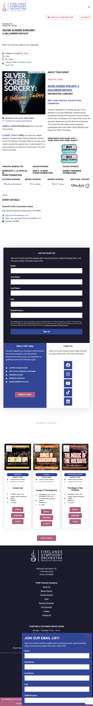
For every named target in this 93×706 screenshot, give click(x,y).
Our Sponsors (46, 607)
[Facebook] (68, 365)
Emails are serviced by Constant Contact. (56, 325)
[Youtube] (68, 383)
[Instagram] (68, 374)
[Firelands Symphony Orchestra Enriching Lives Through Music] (14, 7)
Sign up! (46, 332)
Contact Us (46, 615)
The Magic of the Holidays (75, 489)
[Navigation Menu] (88, 7)
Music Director (46, 591)
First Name (15, 277)
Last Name (15, 288)
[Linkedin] (68, 401)
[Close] (86, 636)
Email (13, 266)
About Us (46, 587)
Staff (46, 599)
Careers (47, 611)
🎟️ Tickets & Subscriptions (60, 17)
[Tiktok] (68, 392)
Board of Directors (46, 603)
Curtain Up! (18, 488)
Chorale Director (46, 595)
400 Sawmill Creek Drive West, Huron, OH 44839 (21, 211)
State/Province (17, 310)
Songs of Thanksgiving (46, 490)
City (12, 299)
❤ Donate (85, 17)
